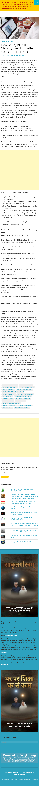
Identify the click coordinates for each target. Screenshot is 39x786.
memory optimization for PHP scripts (13, 391)
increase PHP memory (8, 389)
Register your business (9, 2)
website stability (7, 407)
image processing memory (10, 387)
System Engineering (7, 41)
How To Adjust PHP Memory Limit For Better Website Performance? (17, 48)
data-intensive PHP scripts (10, 385)
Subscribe (4, 477)
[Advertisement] (19, 170)
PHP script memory (8, 401)
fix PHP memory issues (26, 385)
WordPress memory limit (22, 407)
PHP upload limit (20, 401)
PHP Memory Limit (7, 396)
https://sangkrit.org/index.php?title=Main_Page (12, 764)
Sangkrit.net (4, 652)
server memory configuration (11, 403)
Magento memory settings (24, 389)
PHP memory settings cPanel (23, 396)
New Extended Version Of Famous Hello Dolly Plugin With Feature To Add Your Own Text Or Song (24, 525)
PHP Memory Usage (8, 398)
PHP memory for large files (25, 394)
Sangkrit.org (4, 664)
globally (19, 2)
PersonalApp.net (19, 774)
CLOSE (36, 2)
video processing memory (10, 405)
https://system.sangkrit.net (8, 628)
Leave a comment (21, 55)
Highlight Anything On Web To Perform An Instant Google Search (23, 518)
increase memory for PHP (27, 387)
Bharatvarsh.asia (10, 772)
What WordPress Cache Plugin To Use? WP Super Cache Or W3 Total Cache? (23, 531)
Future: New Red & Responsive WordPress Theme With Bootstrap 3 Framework (23, 502)
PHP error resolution (9, 394)
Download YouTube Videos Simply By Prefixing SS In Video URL (22, 490)
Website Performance (26, 405)
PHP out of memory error (23, 398)
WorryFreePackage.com (25, 772)
